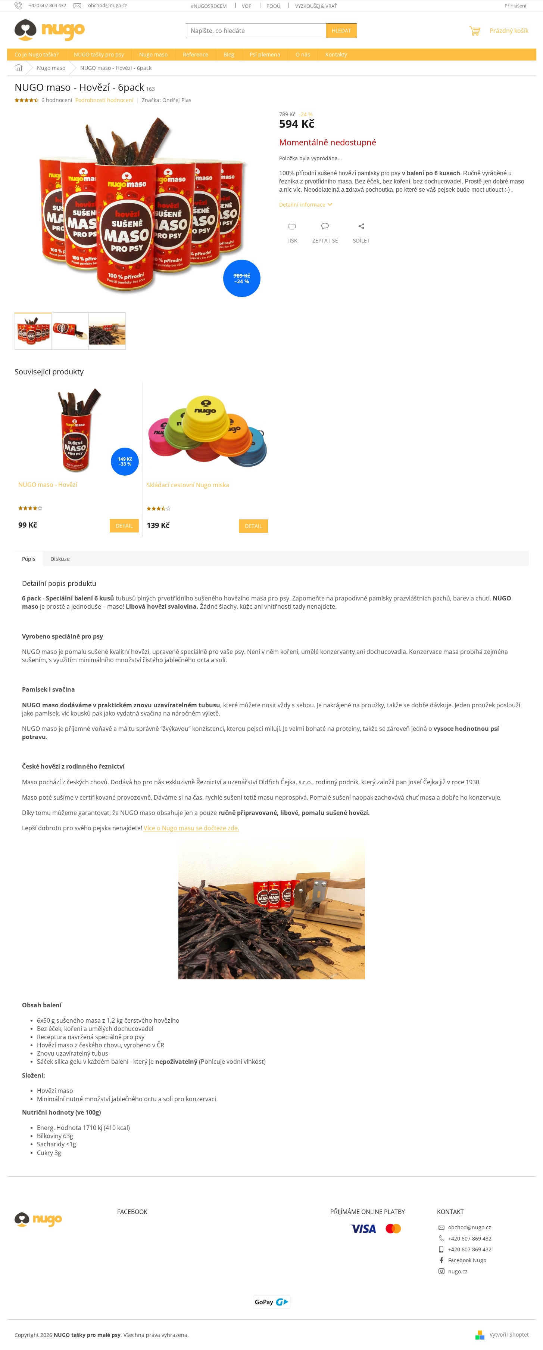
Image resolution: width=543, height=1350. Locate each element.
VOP (247, 6)
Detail (124, 525)
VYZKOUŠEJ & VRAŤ (316, 6)
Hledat (341, 30)
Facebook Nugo (467, 1260)
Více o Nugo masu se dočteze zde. (191, 828)
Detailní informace (302, 204)
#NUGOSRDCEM (209, 6)
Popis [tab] (28, 558)
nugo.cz (458, 1271)
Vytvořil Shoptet (509, 1334)
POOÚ (273, 6)
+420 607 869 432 (469, 1238)
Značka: (166, 100)
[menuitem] (36, 55)
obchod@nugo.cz (469, 1227)
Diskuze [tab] (60, 558)
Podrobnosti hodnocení (104, 100)
